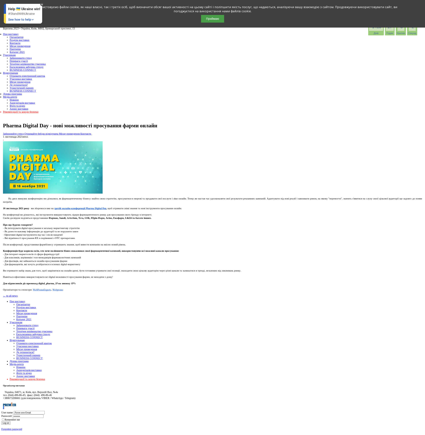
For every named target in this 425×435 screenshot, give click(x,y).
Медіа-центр (10, 96)
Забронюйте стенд (13, 133)
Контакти (15, 43)
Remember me (12, 419)
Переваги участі (19, 61)
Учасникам (9, 55)
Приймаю (212, 18)
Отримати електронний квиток (27, 76)
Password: (6, 416)
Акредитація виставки (22, 102)
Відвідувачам (10, 73)
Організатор (16, 37)
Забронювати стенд (21, 58)
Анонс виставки (19, 108)
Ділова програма (12, 93)
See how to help (19, 19)
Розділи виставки (19, 40)
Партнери (15, 49)
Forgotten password (11, 429)
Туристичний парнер (22, 88)
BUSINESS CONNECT (23, 70)
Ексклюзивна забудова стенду (26, 67)
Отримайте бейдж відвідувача (41, 133)
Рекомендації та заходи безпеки (21, 111)
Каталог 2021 (17, 52)
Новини (14, 99)
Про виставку (11, 34)
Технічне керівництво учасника (28, 64)
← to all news (10, 295)
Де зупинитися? (19, 85)
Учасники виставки (21, 79)
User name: (7, 412)
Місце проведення (20, 46)
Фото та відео (17, 105)
